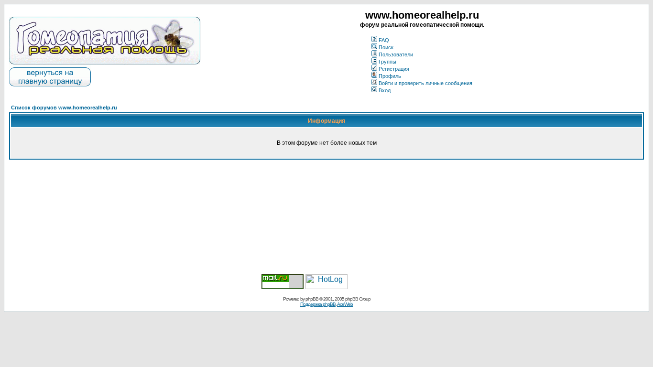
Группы (387, 62)
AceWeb (345, 304)
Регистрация (394, 69)
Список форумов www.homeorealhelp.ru (64, 107)
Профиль (390, 76)
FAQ (384, 40)
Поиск (386, 47)
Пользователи (396, 54)
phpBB (311, 299)
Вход (385, 90)
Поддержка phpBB (318, 304)
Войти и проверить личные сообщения (425, 83)
